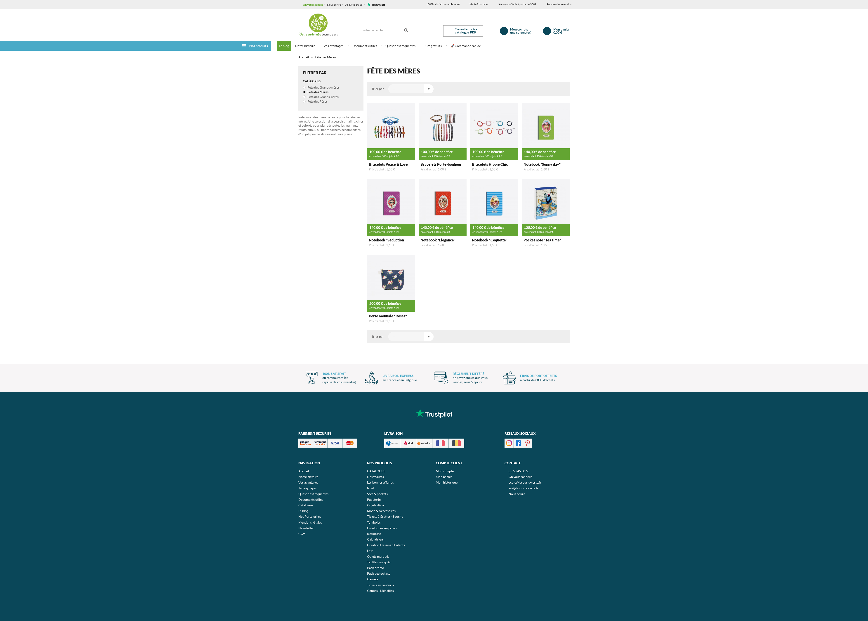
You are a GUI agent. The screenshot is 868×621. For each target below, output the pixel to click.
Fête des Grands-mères (323, 87)
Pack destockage (378, 573)
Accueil (303, 57)
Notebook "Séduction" (387, 240)
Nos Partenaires (309, 516)
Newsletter (306, 528)
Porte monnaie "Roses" (388, 316)
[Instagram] (509, 443)
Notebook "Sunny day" (542, 164)
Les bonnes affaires (380, 482)
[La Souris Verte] (318, 23)
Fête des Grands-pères (323, 97)
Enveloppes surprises (382, 528)
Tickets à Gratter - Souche (385, 516)
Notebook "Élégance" (437, 240)
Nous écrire (334, 4)
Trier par (378, 89)
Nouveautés (375, 477)
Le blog (284, 46)
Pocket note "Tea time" (542, 240)
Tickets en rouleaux (380, 585)
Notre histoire (305, 46)
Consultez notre (466, 30)
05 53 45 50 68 (354, 4)
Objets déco (375, 505)
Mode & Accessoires (381, 511)
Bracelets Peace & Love (388, 164)
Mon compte (445, 471)
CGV (301, 534)
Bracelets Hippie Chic (490, 164)
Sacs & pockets (377, 494)
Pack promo (375, 568)
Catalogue (305, 505)
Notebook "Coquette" (489, 240)
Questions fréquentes (400, 46)
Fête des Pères (317, 101)
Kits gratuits (433, 46)
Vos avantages (333, 46)
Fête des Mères (317, 92)
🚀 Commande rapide (465, 46)
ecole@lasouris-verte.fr (525, 482)
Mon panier (444, 477)
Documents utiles (364, 46)
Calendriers (375, 539)
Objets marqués (378, 556)
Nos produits (258, 46)
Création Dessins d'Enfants (386, 545)
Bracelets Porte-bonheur (441, 164)
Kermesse (374, 534)
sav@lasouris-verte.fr (523, 488)
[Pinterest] (527, 443)
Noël (370, 488)
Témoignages (307, 488)
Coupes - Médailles (380, 591)
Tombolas (374, 522)
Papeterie (374, 499)
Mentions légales (310, 522)
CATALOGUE (376, 471)
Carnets (372, 579)
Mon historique (447, 482)
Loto (370, 551)
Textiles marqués (379, 562)
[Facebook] (518, 443)
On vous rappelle (313, 4)
